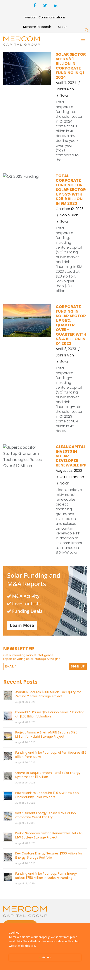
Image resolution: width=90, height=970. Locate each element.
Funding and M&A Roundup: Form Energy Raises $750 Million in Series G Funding (46, 875)
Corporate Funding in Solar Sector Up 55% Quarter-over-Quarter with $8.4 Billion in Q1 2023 (71, 325)
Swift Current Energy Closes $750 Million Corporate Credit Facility (45, 815)
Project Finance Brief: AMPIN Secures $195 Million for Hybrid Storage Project (46, 734)
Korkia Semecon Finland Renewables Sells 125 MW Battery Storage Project (49, 835)
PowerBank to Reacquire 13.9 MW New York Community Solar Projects (47, 795)
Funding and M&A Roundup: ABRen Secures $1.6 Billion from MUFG (51, 754)
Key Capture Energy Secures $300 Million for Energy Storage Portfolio (48, 855)
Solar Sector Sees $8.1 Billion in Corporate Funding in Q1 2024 (71, 66)
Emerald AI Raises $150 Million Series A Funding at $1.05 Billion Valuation (49, 714)
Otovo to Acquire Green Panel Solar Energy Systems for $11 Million (47, 775)
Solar (64, 95)
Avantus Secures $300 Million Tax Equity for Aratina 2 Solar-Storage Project (48, 694)
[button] (87, 31)
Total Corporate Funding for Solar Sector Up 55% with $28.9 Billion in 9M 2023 (71, 189)
